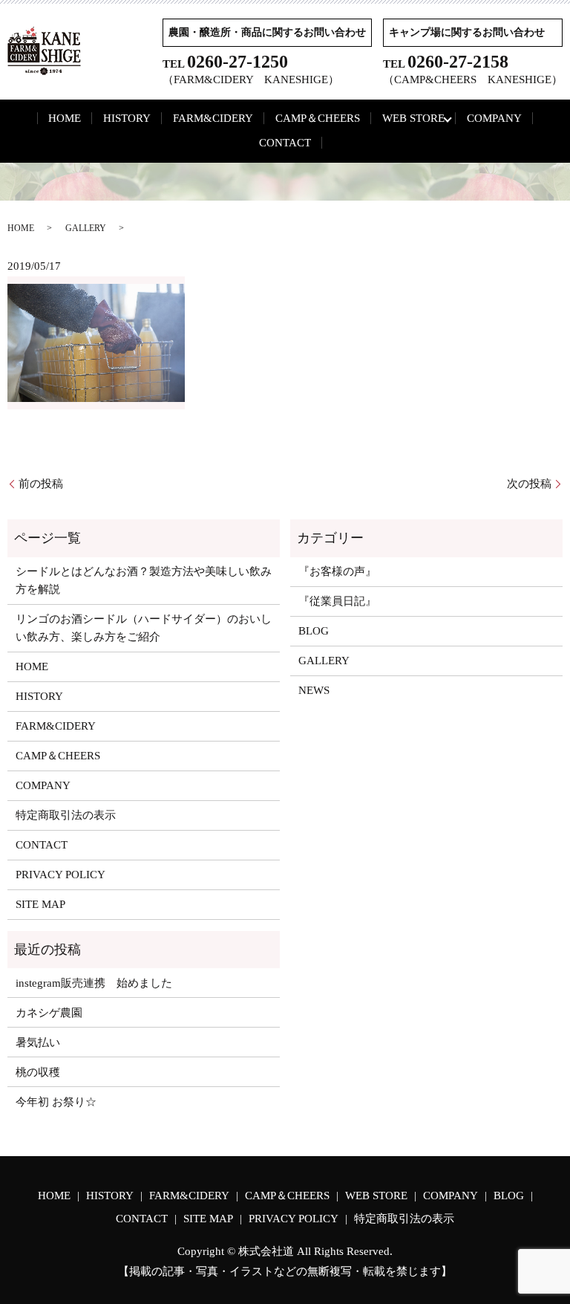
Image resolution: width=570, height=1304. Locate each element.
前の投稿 (41, 484)
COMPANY (494, 118)
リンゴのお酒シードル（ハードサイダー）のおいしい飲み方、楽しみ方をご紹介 (144, 628)
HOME (64, 118)
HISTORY (127, 118)
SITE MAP (40, 904)
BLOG (313, 631)
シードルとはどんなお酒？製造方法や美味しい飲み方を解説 (144, 580)
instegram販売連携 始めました (94, 983)
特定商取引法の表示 (66, 815)
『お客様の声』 (337, 571)
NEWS (314, 690)
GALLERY (85, 228)
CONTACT (285, 143)
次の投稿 (529, 484)
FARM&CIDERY (213, 118)
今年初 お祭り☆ (56, 1102)
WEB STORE (413, 118)
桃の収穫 (38, 1072)
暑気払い (38, 1042)
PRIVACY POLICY (60, 874)
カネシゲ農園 (49, 1013)
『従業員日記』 (337, 601)
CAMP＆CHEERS (317, 118)
